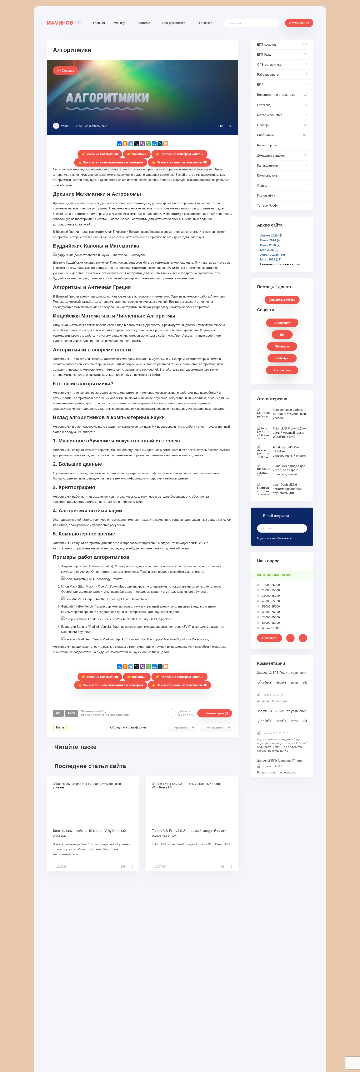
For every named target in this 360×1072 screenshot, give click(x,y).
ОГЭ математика (269, 64)
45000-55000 (270, 601)
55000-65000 (270, 606)
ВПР (260, 84)
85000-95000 (270, 622)
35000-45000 (270, 595)
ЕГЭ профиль (267, 44)
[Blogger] (165, 143)
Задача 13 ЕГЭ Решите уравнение (282, 678)
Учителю (143, 23)
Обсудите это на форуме (128, 727)
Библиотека (265, 135)
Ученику (119, 23)
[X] (136, 143)
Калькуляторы (267, 165)
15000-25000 (270, 584)
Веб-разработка (173, 23)
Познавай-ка (266, 195)
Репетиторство (267, 145)
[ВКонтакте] (119, 143)
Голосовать (269, 638)
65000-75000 (270, 612)
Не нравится (218, 727)
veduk (65, 125)
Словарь (263, 125)
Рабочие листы (268, 74)
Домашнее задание (271, 155)
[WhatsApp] (148, 143)
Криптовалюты (267, 175)
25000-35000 (270, 590)
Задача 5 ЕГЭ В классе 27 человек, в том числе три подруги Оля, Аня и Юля (282, 760)
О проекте (205, 23)
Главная (99, 23)
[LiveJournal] (160, 143)
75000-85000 (270, 617)
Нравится (184, 727)
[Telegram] (130, 143)
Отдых (262, 185)
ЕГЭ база (264, 54)
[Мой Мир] (154, 143)
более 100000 (271, 628)
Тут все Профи (267, 205)
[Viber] (142, 143)
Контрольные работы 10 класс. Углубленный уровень (89, 833)
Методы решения (269, 115)
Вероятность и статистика (276, 94)
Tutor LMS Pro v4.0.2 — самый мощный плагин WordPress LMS (190, 833)
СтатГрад (264, 105)
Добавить (186, 713)
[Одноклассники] (125, 143)
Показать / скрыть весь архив (280, 264)
